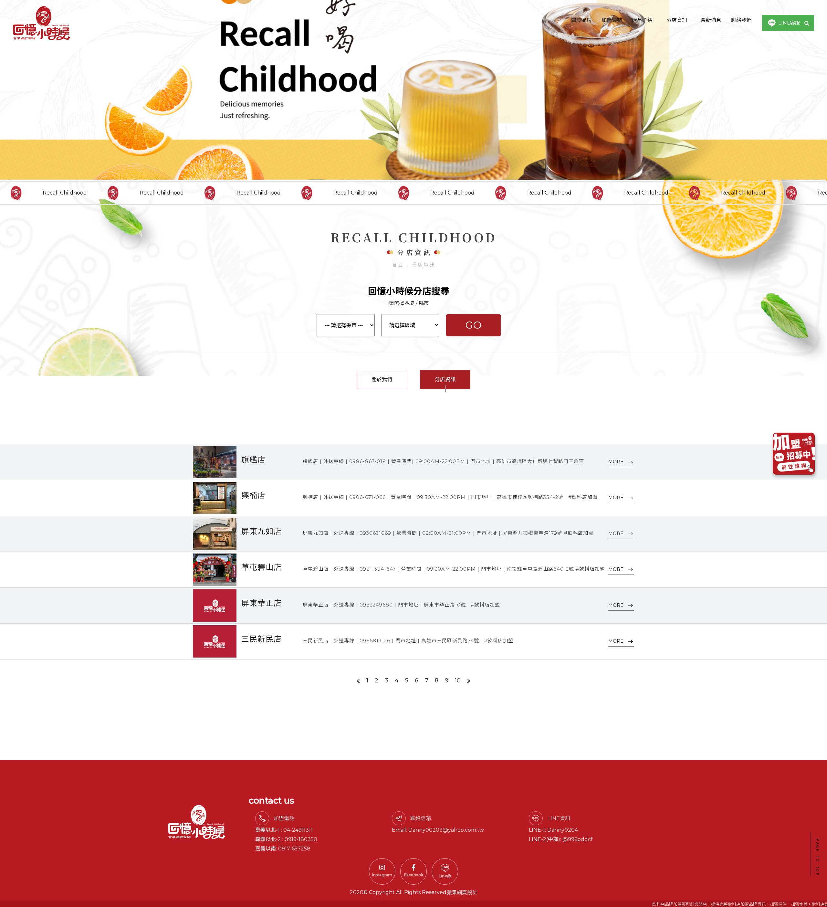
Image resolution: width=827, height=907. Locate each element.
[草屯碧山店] (214, 570)
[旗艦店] (214, 462)
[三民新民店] (214, 641)
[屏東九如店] (214, 534)
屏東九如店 (261, 531)
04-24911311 (298, 830)
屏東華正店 (261, 603)
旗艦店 (253, 459)
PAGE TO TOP (817, 857)
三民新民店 (261, 639)
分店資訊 (445, 379)
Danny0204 (562, 830)
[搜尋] (806, 22)
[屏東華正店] (214, 605)
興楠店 (253, 495)
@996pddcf (577, 839)
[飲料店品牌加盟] (413, 90)
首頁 (397, 265)
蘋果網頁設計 (461, 893)
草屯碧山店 (261, 567)
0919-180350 (301, 839)
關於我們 (382, 379)
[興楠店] (214, 498)
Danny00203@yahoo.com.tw (446, 830)
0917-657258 (294, 849)
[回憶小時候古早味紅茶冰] (41, 23)
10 (458, 680)
